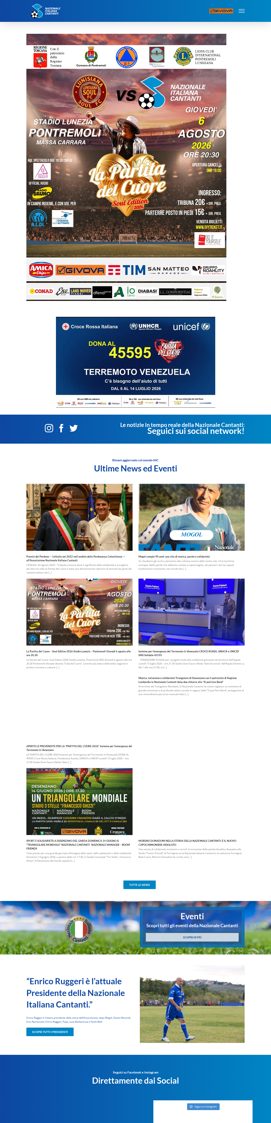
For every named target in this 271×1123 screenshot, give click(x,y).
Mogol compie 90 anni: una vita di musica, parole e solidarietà (174, 556)
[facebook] (61, 428)
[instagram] (49, 428)
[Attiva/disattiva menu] (241, 11)
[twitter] (73, 428)
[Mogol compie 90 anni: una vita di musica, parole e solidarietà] (191, 517)
